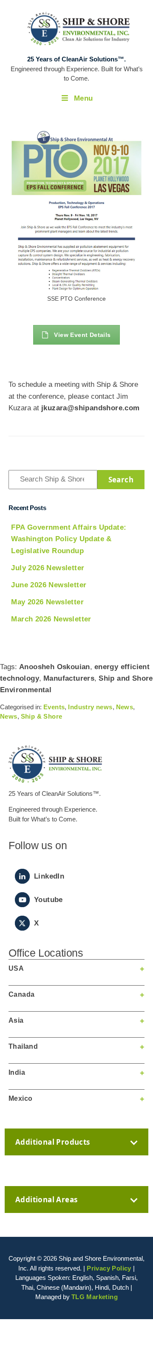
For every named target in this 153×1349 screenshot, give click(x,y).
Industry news (90, 707)
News (124, 707)
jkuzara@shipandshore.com (90, 408)
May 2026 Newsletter (47, 602)
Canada (21, 994)
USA (16, 968)
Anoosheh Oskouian (54, 667)
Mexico (20, 1098)
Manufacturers (68, 678)
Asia (16, 1020)
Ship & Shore (41, 716)
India (16, 1072)
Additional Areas (46, 1199)
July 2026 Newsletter (47, 568)
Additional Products (52, 1142)
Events (54, 707)
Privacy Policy (109, 1268)
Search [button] (120, 479)
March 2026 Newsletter (51, 619)
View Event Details (82, 334)
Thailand (23, 1046)
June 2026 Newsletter (48, 585)
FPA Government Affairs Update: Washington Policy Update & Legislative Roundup (68, 538)
